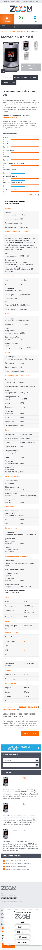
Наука (20, 21)
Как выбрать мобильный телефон (20, 748)
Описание (7, 77)
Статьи (5, 82)
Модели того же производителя (16, 860)
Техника (7, 21)
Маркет (35, 1)
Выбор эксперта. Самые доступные (17, 869)
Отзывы (33, 77)
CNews (6, 1)
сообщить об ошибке (28, 707)
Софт (35, 21)
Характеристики (20, 77)
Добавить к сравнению (32, 67)
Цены (13, 82)
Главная (3, 31)
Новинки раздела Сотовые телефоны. (18, 863)
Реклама (14, 894)
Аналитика (15, 1)
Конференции (26, 1)
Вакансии (4, 896)
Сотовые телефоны (16, 31)
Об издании (5, 894)
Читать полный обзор (30, 734)
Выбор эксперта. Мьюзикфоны (16, 866)
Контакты (12, 896)
